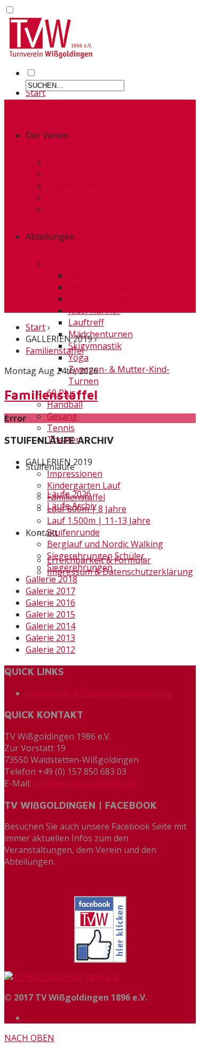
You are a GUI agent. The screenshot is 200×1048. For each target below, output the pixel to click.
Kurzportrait (72, 162)
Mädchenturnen (100, 334)
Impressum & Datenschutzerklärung (120, 572)
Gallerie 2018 (51, 579)
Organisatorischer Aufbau (99, 186)
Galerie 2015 (50, 614)
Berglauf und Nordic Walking (105, 544)
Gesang (62, 416)
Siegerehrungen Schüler (96, 556)
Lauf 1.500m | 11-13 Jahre (98, 520)
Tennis (61, 428)
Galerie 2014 (50, 626)
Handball (65, 404)
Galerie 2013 (50, 638)
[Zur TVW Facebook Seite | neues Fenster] (100, 929)
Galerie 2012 (50, 649)
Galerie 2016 (50, 602)
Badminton (90, 275)
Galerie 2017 (50, 591)
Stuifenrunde (73, 532)
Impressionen (74, 474)
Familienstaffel (55, 350)
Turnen (62, 264)
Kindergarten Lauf (84, 485)
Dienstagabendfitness (112, 287)
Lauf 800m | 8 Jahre (86, 509)
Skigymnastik (95, 346)
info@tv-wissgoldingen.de (84, 783)
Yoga (78, 357)
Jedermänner (94, 310)
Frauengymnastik (103, 299)
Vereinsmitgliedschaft (90, 209)
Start (35, 93)
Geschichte (68, 198)
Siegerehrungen (80, 567)
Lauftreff (86, 322)
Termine (64, 174)
